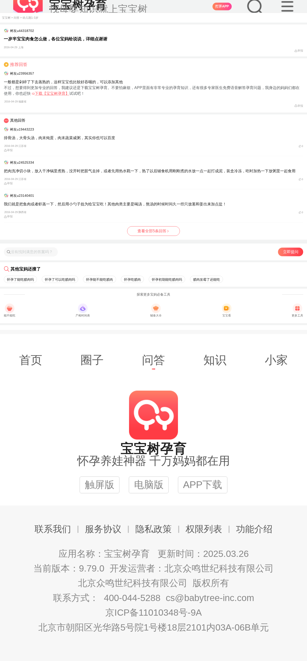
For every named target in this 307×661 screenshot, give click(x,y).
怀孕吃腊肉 (132, 279)
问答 (16, 17)
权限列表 (204, 529)
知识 (214, 360)
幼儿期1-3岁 (30, 17)
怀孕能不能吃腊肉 (99, 279)
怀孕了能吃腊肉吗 (20, 279)
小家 (276, 360)
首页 (30, 360)
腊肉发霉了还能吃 (206, 279)
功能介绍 (254, 529)
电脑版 (149, 484)
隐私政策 (153, 529)
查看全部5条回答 (151, 231)
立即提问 (290, 252)
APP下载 (202, 484)
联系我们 (53, 529)
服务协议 (103, 529)
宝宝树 (6, 17)
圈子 (92, 360)
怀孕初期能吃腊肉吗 (167, 279)
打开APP (222, 6)
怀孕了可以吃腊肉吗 (60, 279)
